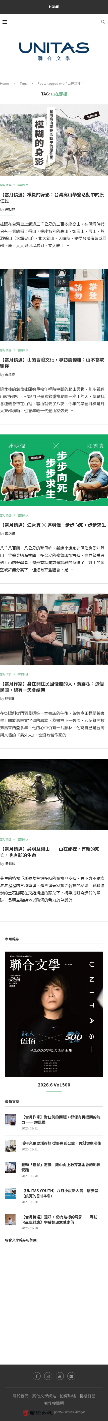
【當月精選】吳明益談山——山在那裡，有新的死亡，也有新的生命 (49, 851)
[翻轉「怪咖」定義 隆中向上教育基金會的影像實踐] (10, 1167)
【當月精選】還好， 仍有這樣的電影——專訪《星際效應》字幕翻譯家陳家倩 (59, 1219)
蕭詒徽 (10, 533)
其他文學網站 (44, 1396)
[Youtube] (60, 1376)
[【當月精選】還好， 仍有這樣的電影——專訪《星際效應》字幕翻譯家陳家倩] (10, 1219)
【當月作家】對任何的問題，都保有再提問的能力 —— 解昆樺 (60, 1119)
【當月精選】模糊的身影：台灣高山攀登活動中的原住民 (52, 197)
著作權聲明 (54, 1403)
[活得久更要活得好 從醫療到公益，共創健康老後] (10, 1146)
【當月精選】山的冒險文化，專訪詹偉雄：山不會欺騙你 (52, 362)
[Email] (71, 1376)
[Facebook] (37, 1376)
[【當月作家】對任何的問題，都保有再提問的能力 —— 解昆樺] (10, 1119)
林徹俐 (10, 698)
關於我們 (21, 1396)
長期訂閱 (87, 1396)
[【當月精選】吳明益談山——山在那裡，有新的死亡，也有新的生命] (54, 794)
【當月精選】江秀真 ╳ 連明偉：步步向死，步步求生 (53, 524)
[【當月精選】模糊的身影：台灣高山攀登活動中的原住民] (54, 140)
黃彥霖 (10, 374)
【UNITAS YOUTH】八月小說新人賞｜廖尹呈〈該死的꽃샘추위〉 (59, 1193)
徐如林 (10, 209)
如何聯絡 (68, 1396)
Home (54, 6)
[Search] (102, 21)
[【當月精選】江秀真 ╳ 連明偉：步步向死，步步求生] (54, 470)
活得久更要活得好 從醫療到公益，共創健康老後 (61, 1143)
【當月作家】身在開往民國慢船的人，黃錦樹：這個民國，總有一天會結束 (52, 686)
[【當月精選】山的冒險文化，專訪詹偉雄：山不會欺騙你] (54, 305)
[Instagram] (48, 1376)
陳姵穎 (10, 863)
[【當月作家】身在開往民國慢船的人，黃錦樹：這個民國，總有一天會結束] (54, 629)
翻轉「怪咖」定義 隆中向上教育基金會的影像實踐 (60, 1167)
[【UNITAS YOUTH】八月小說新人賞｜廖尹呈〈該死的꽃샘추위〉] (10, 1193)
